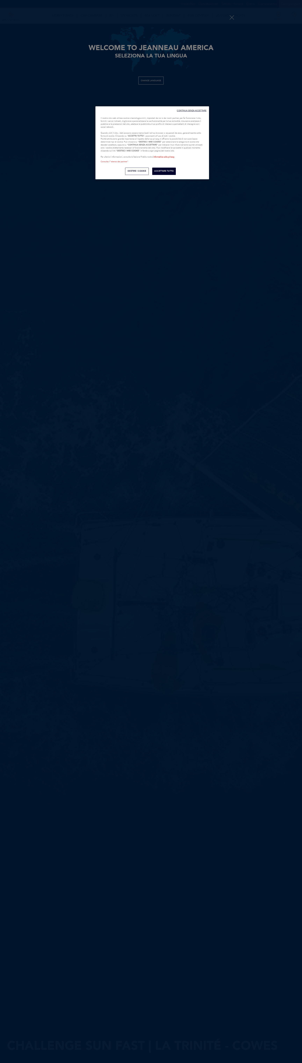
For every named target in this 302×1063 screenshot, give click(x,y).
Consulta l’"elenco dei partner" (114, 161)
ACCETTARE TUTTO (164, 171)
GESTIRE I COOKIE (137, 171)
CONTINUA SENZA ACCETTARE (191, 110)
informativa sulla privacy (163, 157)
